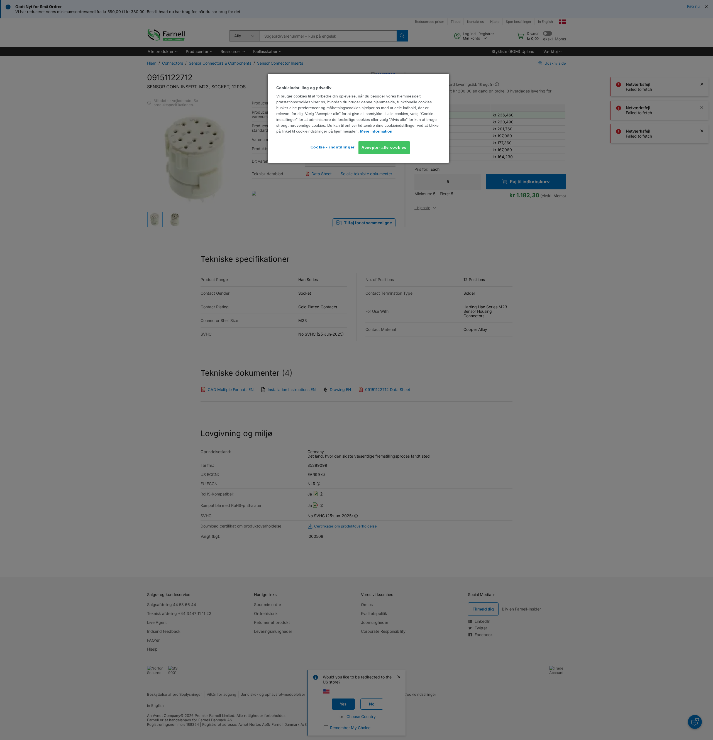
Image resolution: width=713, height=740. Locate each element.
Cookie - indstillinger (333, 147)
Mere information (376, 131)
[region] (358, 118)
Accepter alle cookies (384, 147)
